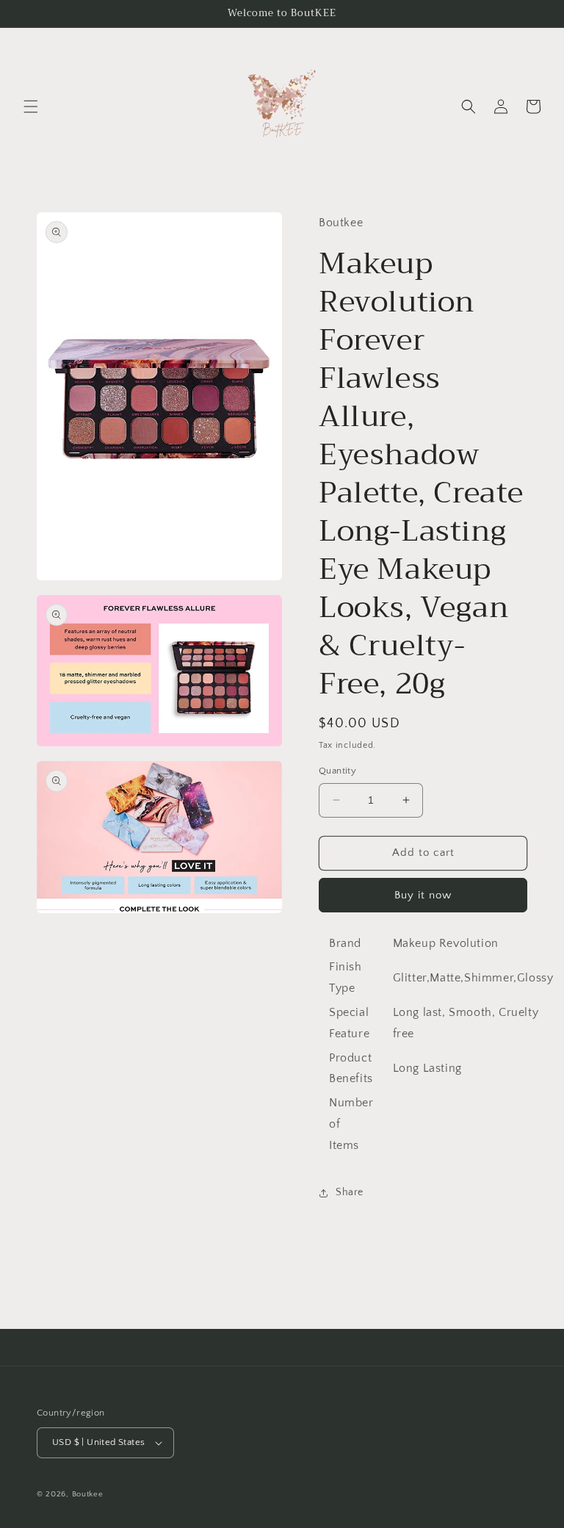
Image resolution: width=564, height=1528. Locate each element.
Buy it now (423, 895)
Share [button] (350, 1192)
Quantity (337, 770)
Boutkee (88, 1494)
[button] (31, 106)
